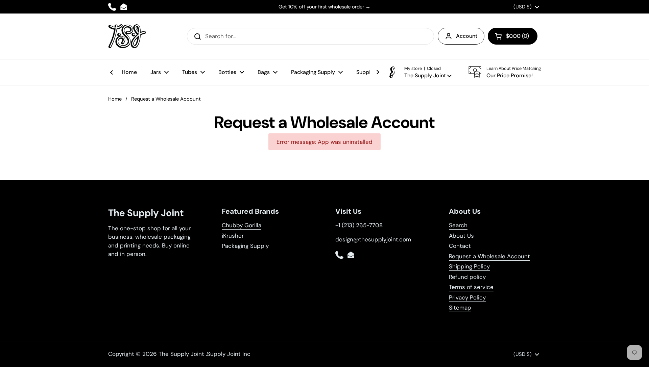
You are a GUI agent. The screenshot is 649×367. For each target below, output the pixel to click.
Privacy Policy (467, 297)
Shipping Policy (469, 266)
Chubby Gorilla (241, 225)
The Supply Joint (182, 354)
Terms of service (471, 287)
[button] (512, 36)
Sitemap (460, 307)
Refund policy (467, 277)
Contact (460, 246)
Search (458, 225)
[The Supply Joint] (127, 36)
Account (466, 36)
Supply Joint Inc (228, 354)
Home (115, 99)
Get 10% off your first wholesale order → (324, 6)
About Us (461, 235)
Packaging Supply (245, 246)
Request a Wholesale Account (489, 256)
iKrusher (233, 235)
